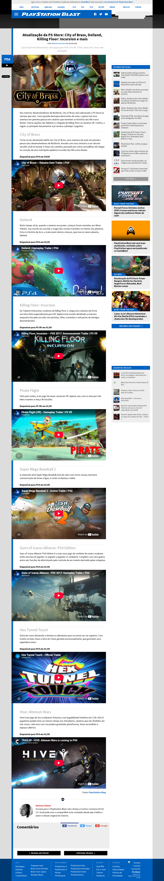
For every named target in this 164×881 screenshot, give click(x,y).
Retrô (101, 7)
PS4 (74, 7)
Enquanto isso (37, 865)
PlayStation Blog (97, 792)
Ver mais (130, 179)
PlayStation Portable (80, 868)
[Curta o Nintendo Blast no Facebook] (95, 14)
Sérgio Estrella (132, 876)
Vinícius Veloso (43, 805)
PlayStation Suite (78, 871)
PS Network (60, 875)
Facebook (72, 825)
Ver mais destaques (129, 326)
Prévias (19, 872)
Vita (91, 7)
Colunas (61, 7)
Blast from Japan (38, 871)
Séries (112, 7)
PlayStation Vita (78, 865)
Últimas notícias (122, 67)
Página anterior (40, 853)
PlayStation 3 (61, 866)
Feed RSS (100, 866)
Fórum (138, 7)
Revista (126, 7)
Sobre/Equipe (118, 869)
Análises (48, 7)
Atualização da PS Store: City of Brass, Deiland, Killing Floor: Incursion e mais (62, 36)
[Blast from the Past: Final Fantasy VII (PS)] (34, 21)
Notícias (35, 7)
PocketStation (77, 874)
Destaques (20, 866)
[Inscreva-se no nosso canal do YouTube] (106, 14)
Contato (116, 866)
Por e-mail (101, 869)
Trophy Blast (21, 875)
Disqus (89, 825)
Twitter (99, 872)
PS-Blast (136, 872)
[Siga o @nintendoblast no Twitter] (101, 14)
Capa (21, 7)
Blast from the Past (39, 868)
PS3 (82, 7)
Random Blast (37, 874)
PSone (58, 872)
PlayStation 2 (61, 869)
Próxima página (84, 853)
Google (104, 825)
